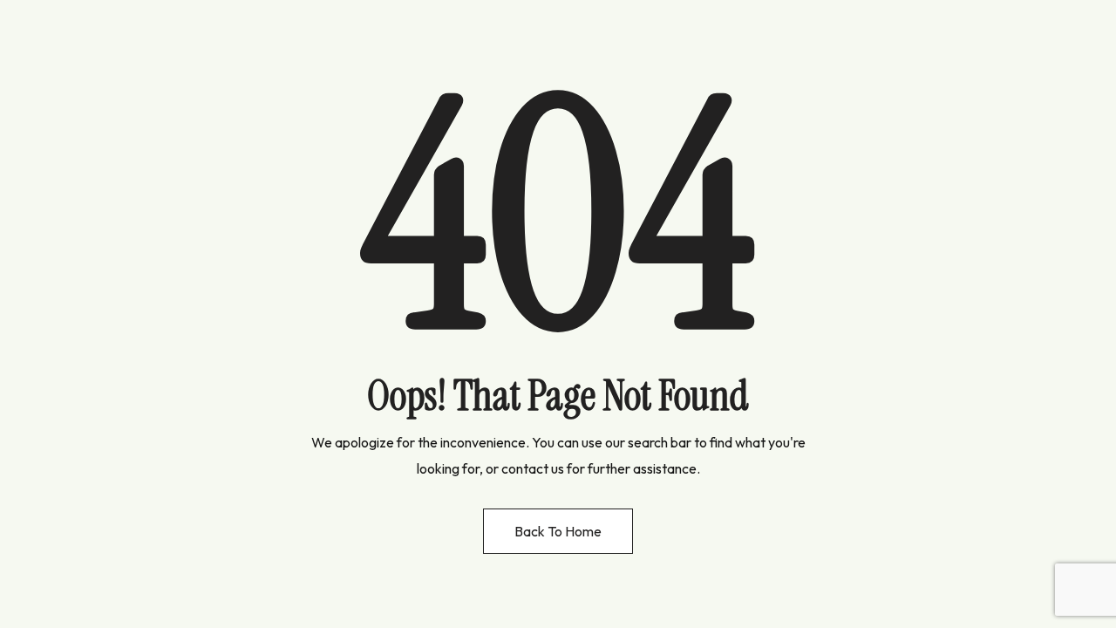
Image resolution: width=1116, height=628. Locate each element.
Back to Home (558, 531)
